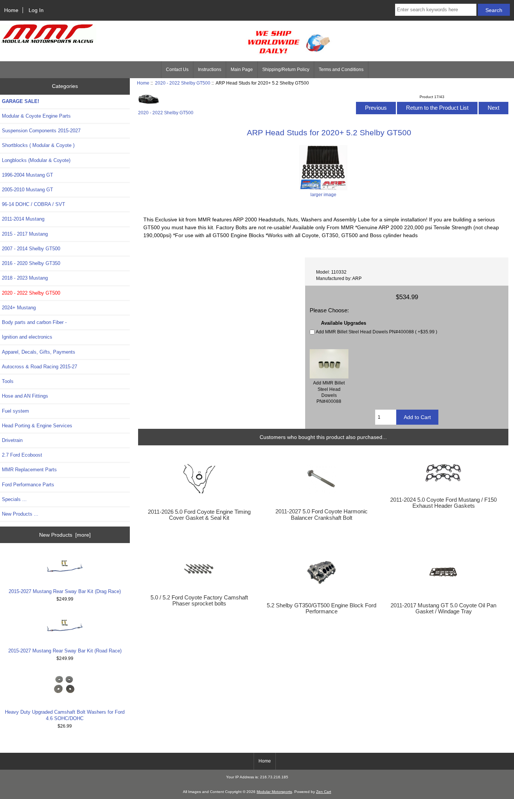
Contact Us (177, 69)
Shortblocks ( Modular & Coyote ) (38, 145)
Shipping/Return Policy (285, 69)
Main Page (242, 69)
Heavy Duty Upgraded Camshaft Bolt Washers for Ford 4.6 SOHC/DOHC (65, 715)
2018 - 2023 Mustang (25, 278)
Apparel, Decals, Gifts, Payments (38, 352)
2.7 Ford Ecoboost (22, 455)
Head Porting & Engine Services (37, 425)
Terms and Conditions (341, 69)
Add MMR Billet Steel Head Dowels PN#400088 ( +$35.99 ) (376, 331)
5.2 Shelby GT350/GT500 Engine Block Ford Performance (321, 608)
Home (11, 10)
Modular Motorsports (274, 792)
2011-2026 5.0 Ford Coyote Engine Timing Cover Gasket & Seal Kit (199, 515)
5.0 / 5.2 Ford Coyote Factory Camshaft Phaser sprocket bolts (199, 601)
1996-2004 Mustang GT (27, 175)
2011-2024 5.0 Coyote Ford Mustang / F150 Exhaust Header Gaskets (443, 503)
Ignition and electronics (27, 337)
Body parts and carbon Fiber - (34, 322)
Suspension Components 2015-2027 (41, 130)
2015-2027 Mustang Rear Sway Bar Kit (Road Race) (65, 651)
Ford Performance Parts (28, 484)
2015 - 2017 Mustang (25, 234)
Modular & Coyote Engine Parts (36, 116)
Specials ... (14, 499)
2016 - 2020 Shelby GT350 (31, 263)
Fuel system (15, 411)
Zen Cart (323, 792)
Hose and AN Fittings (25, 396)
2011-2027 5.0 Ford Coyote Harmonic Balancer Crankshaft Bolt (321, 514)
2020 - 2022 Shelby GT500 (182, 82)
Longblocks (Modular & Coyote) (36, 160)
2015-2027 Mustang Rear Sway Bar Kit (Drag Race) (65, 591)
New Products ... (20, 514)
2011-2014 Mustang (23, 219)
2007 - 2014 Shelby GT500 (31, 248)
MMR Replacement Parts (29, 469)
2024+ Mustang (19, 307)
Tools (8, 381)
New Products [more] (65, 535)
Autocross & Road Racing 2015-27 (39, 366)
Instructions (209, 69)
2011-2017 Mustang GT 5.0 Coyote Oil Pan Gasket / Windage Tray (443, 608)
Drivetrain (12, 440)
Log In (36, 10)
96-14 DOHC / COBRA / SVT (33, 204)
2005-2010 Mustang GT (27, 189)
